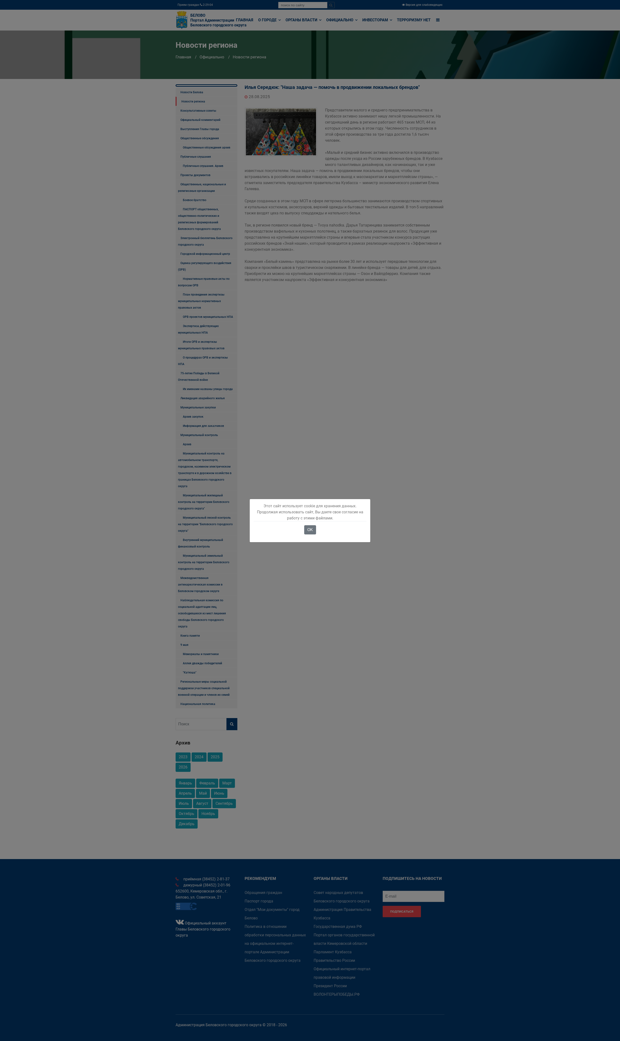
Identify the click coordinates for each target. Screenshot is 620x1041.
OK (310, 530)
